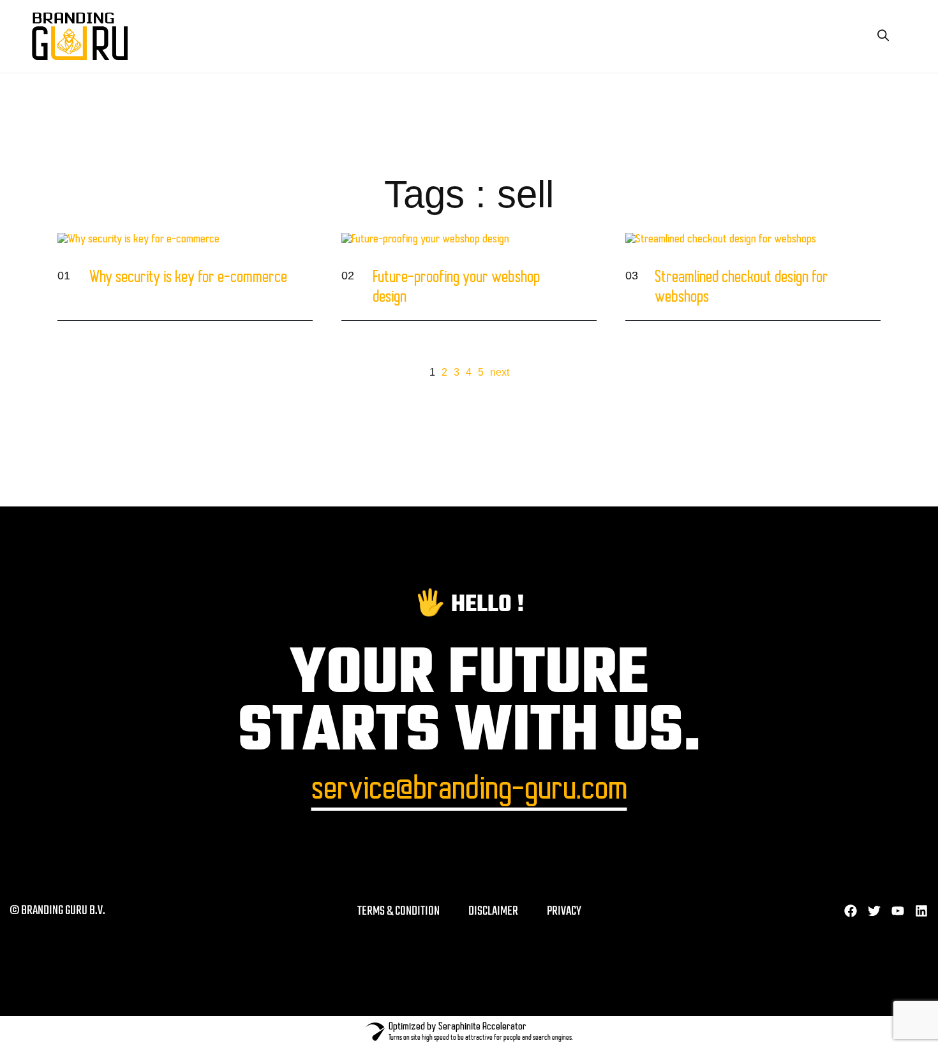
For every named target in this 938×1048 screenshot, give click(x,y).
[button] (882, 35)
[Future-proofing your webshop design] (578, 289)
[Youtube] (898, 911)
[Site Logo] (80, 35)
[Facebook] (851, 911)
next (499, 372)
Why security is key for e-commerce (188, 278)
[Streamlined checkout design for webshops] (862, 289)
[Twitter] (874, 911)
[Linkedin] (921, 911)
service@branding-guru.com (469, 790)
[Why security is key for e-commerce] (294, 289)
